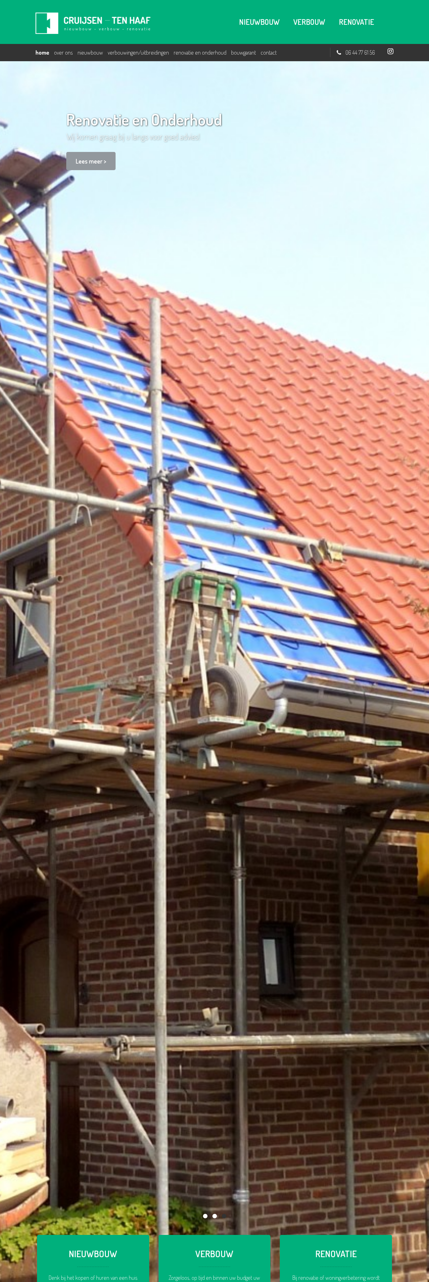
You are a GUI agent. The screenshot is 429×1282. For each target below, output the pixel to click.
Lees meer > (91, 161)
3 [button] (224, 1216)
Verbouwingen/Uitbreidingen (138, 52)
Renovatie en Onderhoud (200, 52)
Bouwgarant (243, 52)
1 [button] (205, 1216)
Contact (269, 52)
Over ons (63, 52)
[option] (214, 671)
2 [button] (214, 1216)
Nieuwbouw (90, 52)
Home (42, 52)
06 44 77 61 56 (360, 52)
